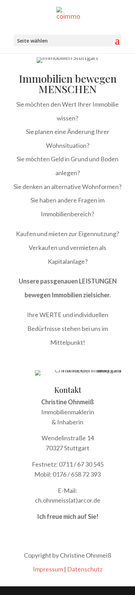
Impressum (48, 569)
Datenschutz (84, 569)
